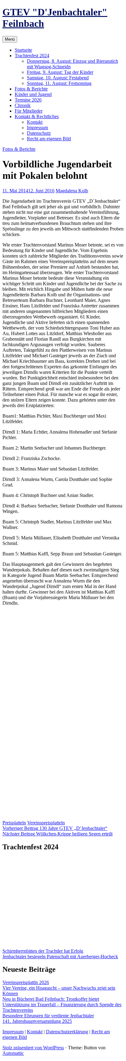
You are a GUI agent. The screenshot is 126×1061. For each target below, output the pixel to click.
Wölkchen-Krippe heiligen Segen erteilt (57, 833)
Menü (10, 39)
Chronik (23, 105)
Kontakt (35, 122)
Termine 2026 (28, 99)
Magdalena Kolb (72, 190)
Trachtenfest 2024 (32, 55)
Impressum (37, 127)
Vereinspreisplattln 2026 (25, 982)
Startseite (23, 50)
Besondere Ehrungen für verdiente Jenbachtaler (48, 1015)
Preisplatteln (14, 822)
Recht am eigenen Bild (49, 138)
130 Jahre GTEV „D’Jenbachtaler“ (54, 828)
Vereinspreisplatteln (46, 822)
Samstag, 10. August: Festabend (58, 77)
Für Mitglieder (29, 111)
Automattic (13, 1053)
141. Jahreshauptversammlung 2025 (37, 1021)
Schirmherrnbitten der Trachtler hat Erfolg (42, 951)
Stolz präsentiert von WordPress (33, 1047)
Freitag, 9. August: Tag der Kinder (60, 72)
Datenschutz (39, 133)
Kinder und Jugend (33, 94)
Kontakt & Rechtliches (37, 116)
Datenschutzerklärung (67, 1031)
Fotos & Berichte (31, 88)
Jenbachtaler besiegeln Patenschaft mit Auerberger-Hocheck (60, 956)
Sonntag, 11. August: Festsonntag (59, 83)
